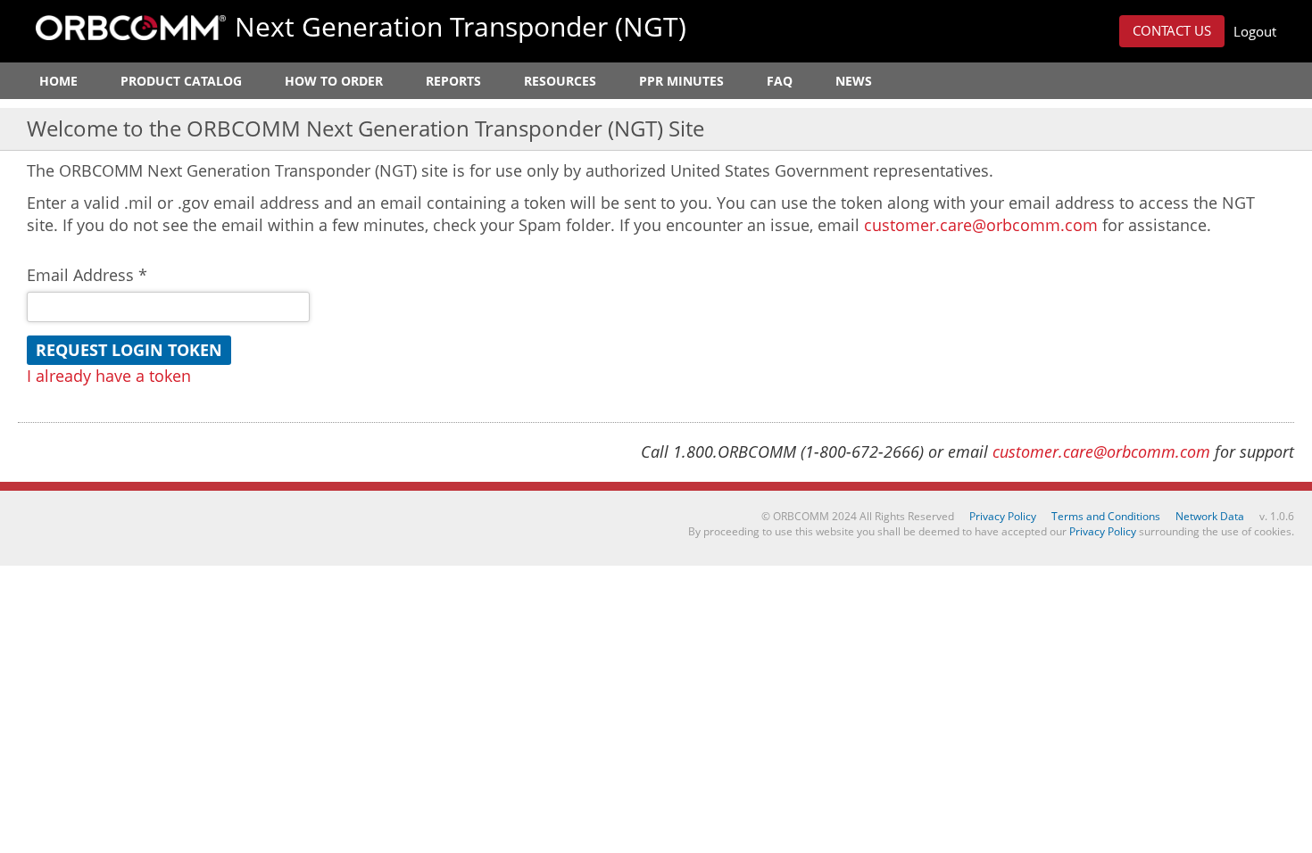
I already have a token (109, 375)
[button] (1172, 31)
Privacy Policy (1002, 516)
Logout (1254, 31)
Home (58, 80)
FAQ (780, 80)
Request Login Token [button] (129, 349)
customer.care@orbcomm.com (981, 225)
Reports (453, 80)
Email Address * (87, 275)
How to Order (334, 80)
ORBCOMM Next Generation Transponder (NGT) (131, 27)
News (853, 80)
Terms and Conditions (1105, 516)
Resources (560, 80)
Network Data (1209, 516)
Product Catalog (181, 80)
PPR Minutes (681, 80)
